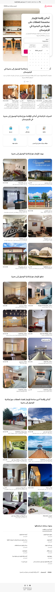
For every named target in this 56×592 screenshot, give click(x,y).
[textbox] (43, 47)
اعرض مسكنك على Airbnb (10, 6)
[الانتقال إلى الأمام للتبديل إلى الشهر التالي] (30, 50)
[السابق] (30, 81)
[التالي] (24, 81)
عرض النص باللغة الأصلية (20, 2)
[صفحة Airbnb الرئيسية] (48, 6)
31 (41, 68)
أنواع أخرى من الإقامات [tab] (47, 529)
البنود (24, 589)
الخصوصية (29, 589)
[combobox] (36, 41)
